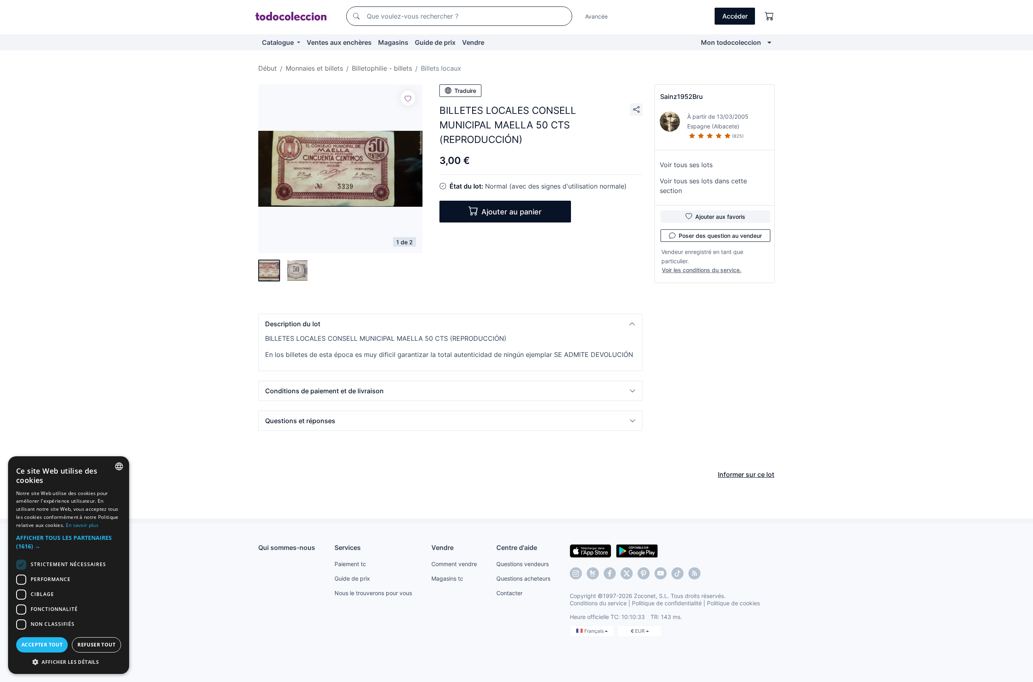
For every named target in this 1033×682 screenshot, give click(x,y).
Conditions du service (598, 603)
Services (348, 548)
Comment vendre (454, 563)
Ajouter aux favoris (720, 216)
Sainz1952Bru (681, 96)
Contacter (509, 593)
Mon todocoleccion (731, 42)
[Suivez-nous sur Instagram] (576, 573)
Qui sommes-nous (286, 548)
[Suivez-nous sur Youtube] (661, 573)
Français (594, 631)
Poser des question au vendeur (720, 235)
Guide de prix (435, 42)
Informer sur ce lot (746, 474)
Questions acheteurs (523, 578)
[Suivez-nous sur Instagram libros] (593, 573)
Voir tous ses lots (686, 165)
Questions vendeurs (522, 563)
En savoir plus (82, 525)
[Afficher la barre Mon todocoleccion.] (769, 42)
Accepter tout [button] (42, 644)
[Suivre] (408, 98)
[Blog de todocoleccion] (694, 573)
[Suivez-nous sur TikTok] (677, 573)
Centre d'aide (516, 548)
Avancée (596, 16)
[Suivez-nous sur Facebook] (610, 573)
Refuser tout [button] (96, 644)
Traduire (465, 90)
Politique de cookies (733, 603)
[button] (450, 324)
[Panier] (769, 16)
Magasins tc (447, 578)
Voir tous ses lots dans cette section (703, 186)
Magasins (393, 42)
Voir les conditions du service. (701, 270)
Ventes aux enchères (339, 42)
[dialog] (68, 565)
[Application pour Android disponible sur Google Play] (637, 550)
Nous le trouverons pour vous (373, 593)
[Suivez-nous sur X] (627, 573)
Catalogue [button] (278, 42)
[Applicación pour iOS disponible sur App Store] (590, 550)
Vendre (473, 42)
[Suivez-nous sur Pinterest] (644, 573)
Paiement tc (350, 563)
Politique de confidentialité (667, 603)
